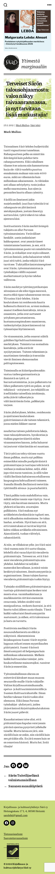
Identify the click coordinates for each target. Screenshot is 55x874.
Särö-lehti (35, 125)
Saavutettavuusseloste (16, 838)
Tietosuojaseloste (13, 834)
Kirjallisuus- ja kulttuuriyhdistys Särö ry (17, 865)
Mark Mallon (22, 125)
